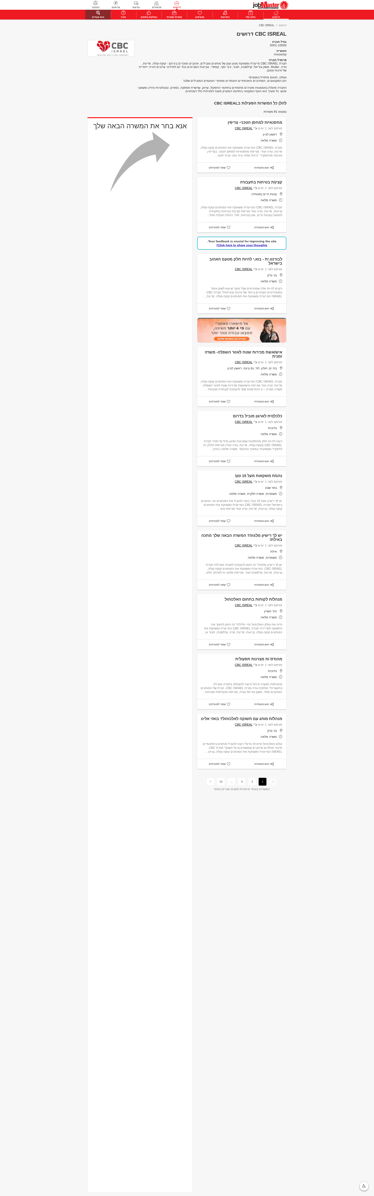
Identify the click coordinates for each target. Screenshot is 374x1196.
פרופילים (156, 7)
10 (220, 781)
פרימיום (116, 7)
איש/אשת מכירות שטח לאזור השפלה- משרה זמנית (243, 354)
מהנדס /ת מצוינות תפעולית (258, 659)
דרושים (177, 7)
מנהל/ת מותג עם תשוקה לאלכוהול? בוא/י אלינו (241, 719)
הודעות (136, 7)
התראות (225, 17)
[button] (364, 1186)
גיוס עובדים (98, 17)
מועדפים (199, 17)
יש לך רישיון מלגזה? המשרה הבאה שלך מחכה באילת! (241, 537)
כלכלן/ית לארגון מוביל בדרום (257, 416)
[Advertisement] (354, 98)
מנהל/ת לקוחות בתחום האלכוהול (253, 599)
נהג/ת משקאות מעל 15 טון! (258, 476)
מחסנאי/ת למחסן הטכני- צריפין (255, 122)
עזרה (123, 17)
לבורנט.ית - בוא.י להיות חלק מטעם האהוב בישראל (245, 261)
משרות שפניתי (174, 17)
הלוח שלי (250, 17)
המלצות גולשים (149, 17)
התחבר (95, 7)
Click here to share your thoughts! (241, 245)
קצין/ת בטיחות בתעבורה (261, 182)
